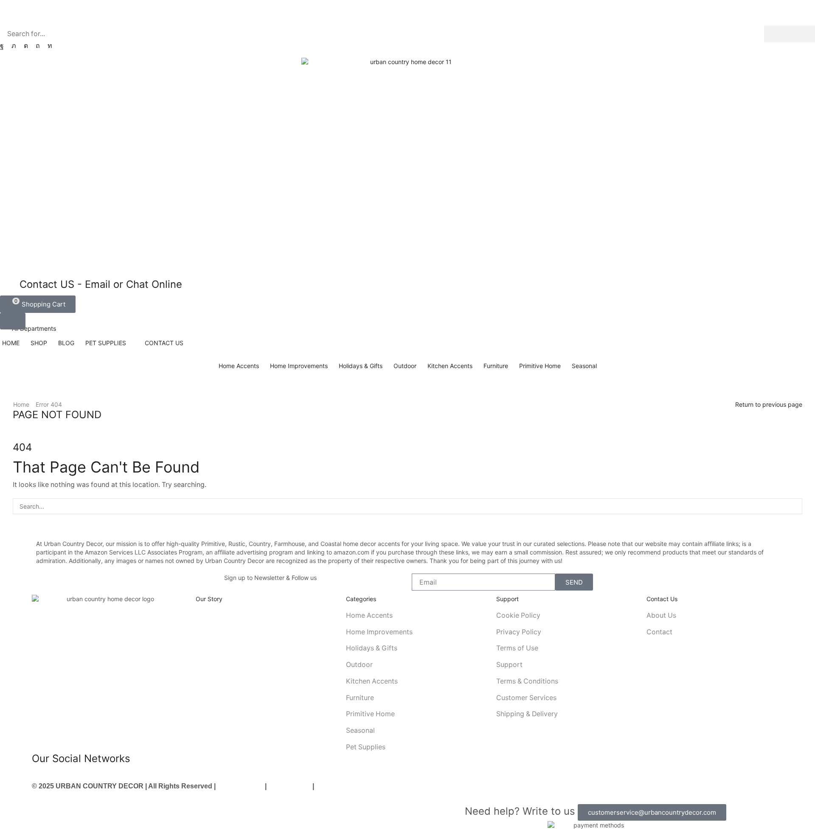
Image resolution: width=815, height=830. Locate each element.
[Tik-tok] (103, 776)
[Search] (789, 33)
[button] (38, 304)
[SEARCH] (794, 506)
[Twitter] (13, 45)
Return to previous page (768, 404)
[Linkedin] (50, 45)
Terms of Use (289, 786)
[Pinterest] (38, 45)
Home (21, 404)
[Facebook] (2, 45)
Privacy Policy (240, 786)
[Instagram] (26, 45)
